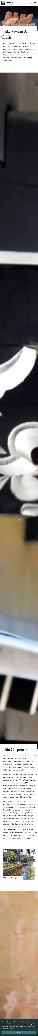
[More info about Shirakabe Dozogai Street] (19, 864)
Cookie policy (28, 1026)
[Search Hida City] (30, 3)
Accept (19, 1032)
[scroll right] (35, 864)
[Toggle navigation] (35, 3)
